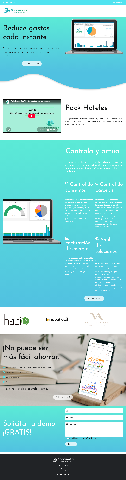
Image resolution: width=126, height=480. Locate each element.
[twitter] (57, 474)
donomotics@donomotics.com (63, 468)
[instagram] (61, 474)
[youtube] (68, 474)
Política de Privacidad (93, 438)
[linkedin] (65, 474)
